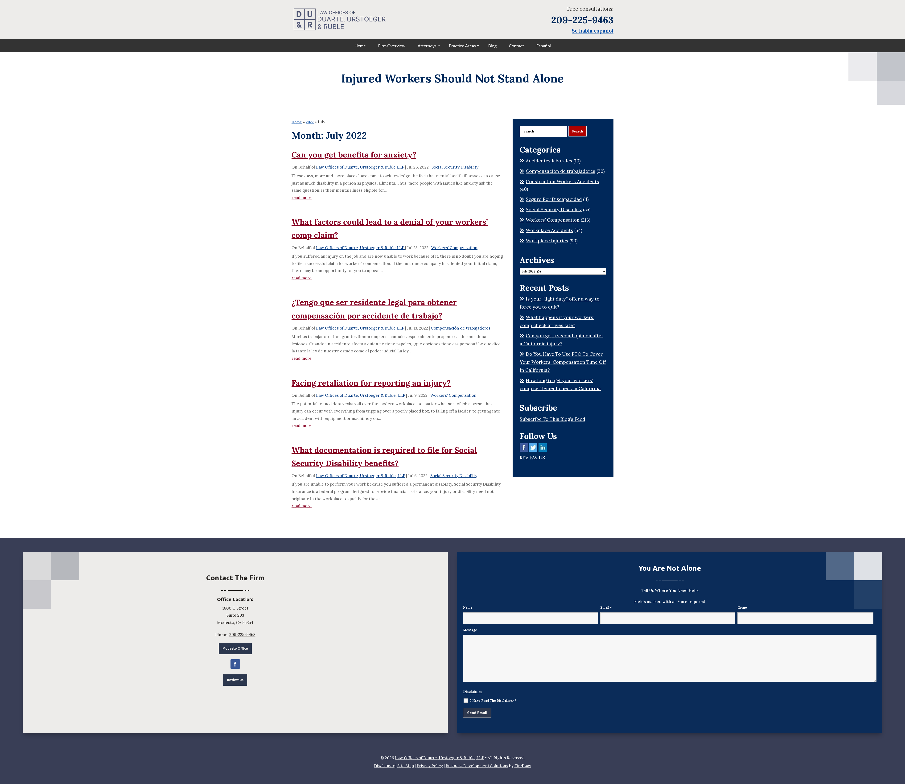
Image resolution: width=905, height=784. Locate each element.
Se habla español (592, 30)
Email (606, 608)
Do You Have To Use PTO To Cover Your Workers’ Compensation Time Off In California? (563, 362)
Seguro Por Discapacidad (554, 199)
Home (360, 45)
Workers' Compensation (454, 247)
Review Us (235, 680)
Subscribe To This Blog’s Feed (552, 419)
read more (302, 197)
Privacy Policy (430, 765)
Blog (492, 45)
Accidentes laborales (549, 161)
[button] (900, 750)
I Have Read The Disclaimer (493, 701)
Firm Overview (391, 45)
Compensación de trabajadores (460, 328)
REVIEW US (532, 458)
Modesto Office (235, 648)
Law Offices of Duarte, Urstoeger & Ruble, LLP (360, 395)
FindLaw (522, 765)
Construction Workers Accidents (562, 181)
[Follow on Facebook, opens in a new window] (235, 664)
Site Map (405, 765)
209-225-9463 (582, 20)
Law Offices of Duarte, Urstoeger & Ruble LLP (360, 167)
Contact (516, 45)
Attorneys (427, 45)
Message (470, 630)
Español (543, 45)
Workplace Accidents (549, 230)
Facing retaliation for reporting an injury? (371, 383)
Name (467, 608)
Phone (742, 608)
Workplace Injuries (547, 240)
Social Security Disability (455, 167)
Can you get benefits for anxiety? (354, 155)
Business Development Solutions (477, 765)
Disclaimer (472, 691)
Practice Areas (462, 45)
